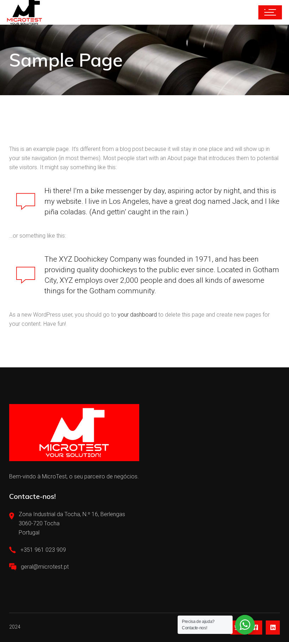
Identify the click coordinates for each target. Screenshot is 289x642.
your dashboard (137, 314)
